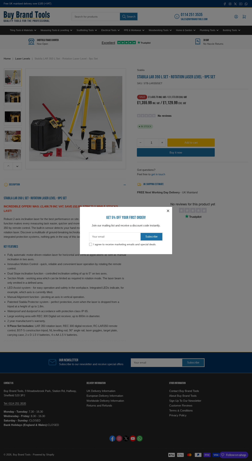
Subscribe (151, 236)
